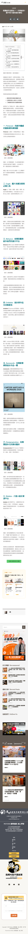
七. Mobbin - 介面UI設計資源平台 (12, 66)
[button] (10, 19)
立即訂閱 (14, 915)
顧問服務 (13, 847)
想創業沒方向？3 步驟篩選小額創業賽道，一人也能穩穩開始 (16, 706)
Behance (5, 244)
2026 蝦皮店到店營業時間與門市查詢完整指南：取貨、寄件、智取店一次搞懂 (16, 669)
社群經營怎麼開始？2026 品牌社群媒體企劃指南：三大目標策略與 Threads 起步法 (16, 693)
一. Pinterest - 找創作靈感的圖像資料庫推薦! (12, 51)
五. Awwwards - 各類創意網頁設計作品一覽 (12, 62)
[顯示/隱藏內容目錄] (17, 47)
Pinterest (5, 132)
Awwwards (6, 369)
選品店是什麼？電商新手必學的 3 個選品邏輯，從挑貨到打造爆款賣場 (16, 681)
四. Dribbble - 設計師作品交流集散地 (12, 59)
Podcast (14, 850)
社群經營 (14, 8)
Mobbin (5, 502)
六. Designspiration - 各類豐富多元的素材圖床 (12, 65)
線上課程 (13, 844)
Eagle (4, 189)
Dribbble (5, 308)
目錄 (10, 48)
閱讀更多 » (6, 767)
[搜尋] (23, 627)
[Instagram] (19, 884)
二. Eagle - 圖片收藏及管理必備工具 (12, 53)
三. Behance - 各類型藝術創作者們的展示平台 (12, 56)
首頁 (14, 837)
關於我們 (13, 840)
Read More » (10, 672)
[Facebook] (9, 884)
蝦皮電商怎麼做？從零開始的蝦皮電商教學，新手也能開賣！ (16, 675)
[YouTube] (14, 884)
